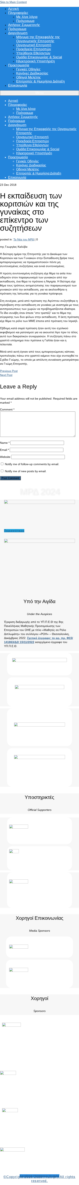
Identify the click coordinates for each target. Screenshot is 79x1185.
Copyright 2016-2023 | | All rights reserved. (39, 1179)
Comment (7, 409)
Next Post (6, 375)
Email (4, 449)
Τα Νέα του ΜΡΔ (23, 239)
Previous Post (9, 371)
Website (5, 456)
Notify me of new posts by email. (25, 471)
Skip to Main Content (13, 2)
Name (5, 442)
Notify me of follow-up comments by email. (32, 464)
